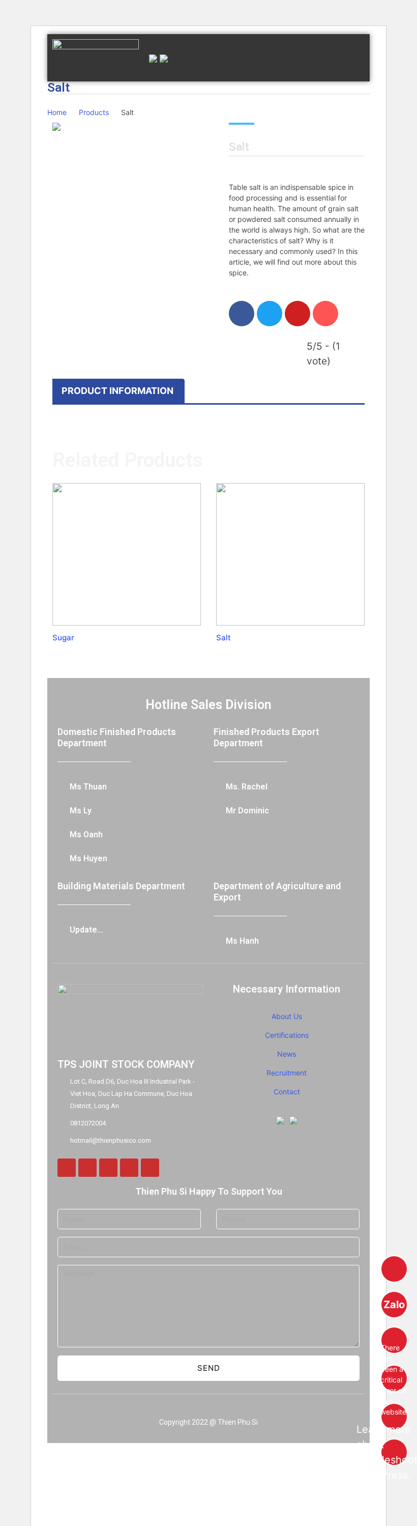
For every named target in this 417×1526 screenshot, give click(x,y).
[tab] (117, 391)
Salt (223, 637)
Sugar (63, 637)
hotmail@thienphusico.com (110, 1140)
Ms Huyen (88, 858)
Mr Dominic (247, 810)
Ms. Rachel (246, 787)
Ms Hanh (242, 941)
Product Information (117, 390)
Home (57, 112)
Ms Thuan (88, 787)
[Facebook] (66, 1167)
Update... (86, 930)
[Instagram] (87, 1167)
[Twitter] (108, 1167)
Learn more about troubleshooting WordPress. (394, 1452)
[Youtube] (150, 1167)
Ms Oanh (86, 834)
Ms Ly (81, 810)
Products (94, 112)
